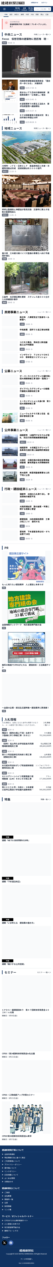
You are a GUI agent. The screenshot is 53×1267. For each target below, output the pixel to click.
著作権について (9, 1168)
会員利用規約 (8, 1154)
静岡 (22, 14)
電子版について (17, 9)
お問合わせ (34, 2)
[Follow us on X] (4, 1242)
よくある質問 (8, 1178)
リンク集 (6, 1209)
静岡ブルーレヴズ (10, 1230)
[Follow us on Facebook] (10, 1242)
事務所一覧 (7, 1199)
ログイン (44, 2)
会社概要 (6, 1196)
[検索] (49, 9)
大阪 (32, 14)
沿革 (5, 1202)
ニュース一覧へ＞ (44, 312)
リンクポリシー (9, 1171)
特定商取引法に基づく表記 (13, 1157)
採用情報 (6, 1206)
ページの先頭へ (26, 1259)
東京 (10, 14)
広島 (46, 14)
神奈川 (16, 14)
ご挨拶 (6, 1192)
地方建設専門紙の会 (11, 1227)
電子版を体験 (30, 9)
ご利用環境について (11, 1161)
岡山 (42, 14)
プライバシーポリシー (12, 1164)
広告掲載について (10, 1174)
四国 (37, 14)
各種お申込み (24, 9)
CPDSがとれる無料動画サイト (15, 1220)
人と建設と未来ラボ (11, 1224)
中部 (27, 14)
